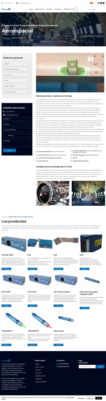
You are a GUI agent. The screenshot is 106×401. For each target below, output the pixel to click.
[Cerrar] (104, 398)
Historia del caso (40, 376)
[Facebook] (101, 3)
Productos (38, 373)
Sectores (38, 370)
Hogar (37, 364)
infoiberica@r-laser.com (24, 3)
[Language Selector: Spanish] (93, 3)
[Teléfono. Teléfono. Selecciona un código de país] (5, 135)
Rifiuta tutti (90, 398)
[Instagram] (103, 3)
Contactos (38, 379)
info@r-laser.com (64, 366)
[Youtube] (98, 3)
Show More (3, 266)
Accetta (99, 398)
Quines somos (39, 367)
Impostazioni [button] (81, 398)
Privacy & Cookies (40, 382)
